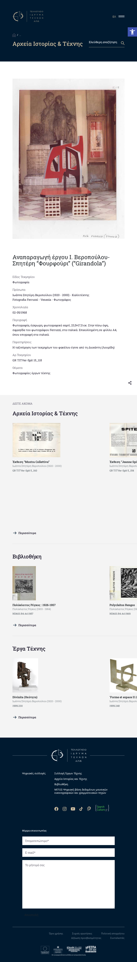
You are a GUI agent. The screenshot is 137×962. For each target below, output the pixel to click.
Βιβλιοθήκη (27, 556)
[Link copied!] (131, 382)
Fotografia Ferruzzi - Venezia (31, 299)
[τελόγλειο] (68, 755)
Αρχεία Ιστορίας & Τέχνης (45, 413)
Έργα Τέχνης (28, 648)
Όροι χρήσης (56, 933)
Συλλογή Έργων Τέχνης (68, 773)
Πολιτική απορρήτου (113, 933)
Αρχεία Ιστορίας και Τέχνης (70, 779)
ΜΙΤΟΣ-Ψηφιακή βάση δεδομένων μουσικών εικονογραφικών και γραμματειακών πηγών (81, 791)
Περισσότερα (27, 533)
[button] (132, 32)
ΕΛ (114, 16)
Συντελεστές (117, 938)
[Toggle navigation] (123, 16)
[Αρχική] (14, 35)
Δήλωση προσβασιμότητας (86, 938)
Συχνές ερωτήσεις (82, 933)
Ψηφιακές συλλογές (34, 773)
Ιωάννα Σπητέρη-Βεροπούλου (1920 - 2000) (40, 295)
